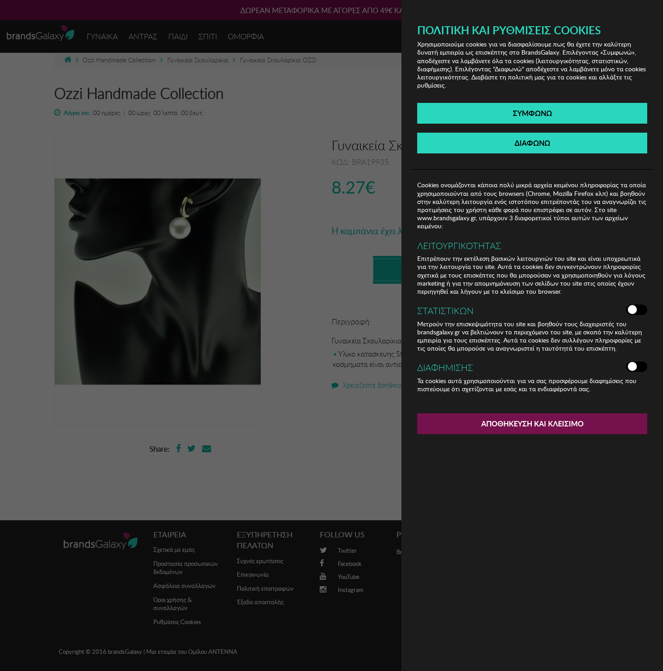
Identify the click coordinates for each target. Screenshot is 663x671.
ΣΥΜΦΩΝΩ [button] (532, 113)
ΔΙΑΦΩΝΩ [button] (532, 143)
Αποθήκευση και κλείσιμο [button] (532, 423)
